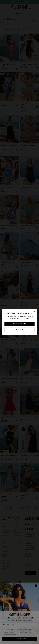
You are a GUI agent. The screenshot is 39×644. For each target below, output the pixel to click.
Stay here (19, 330)
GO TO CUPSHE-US (19, 324)
